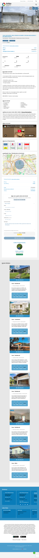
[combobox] (19, 203)
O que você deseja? (7, 201)
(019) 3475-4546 (30, 1)
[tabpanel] (19, 19)
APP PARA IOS (6, 512)
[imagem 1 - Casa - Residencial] (20, 272)
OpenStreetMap (34, 174)
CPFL (19, 514)
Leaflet (30, 174)
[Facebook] (21, 505)
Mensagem (6, 221)
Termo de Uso (23, 539)
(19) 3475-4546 (7, 498)
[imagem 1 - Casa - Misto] (20, 452)
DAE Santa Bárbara (36, 512)
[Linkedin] (27, 505)
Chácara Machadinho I (12, 38)
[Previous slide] (2, 19)
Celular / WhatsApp (7, 209)
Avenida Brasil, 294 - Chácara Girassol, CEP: (8, 495)
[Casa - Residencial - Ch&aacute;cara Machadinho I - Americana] (9, 4)
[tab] (30, 8)
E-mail (5, 213)
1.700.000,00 (33, 49)
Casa (3, 38)
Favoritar (6, 40)
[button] (36, 1)
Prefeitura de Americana (22, 511)
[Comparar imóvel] (28, 268)
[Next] (28, 272)
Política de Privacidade (16, 539)
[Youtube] (25, 505)
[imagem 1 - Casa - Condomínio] (20, 308)
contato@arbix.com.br (23, 499)
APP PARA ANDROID (7, 511)
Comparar (13, 40)
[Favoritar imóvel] (28, 266)
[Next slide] (37, 19)
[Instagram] (23, 505)
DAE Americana (20, 512)
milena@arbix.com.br (8, 499)
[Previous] (11, 272)
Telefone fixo (7, 217)
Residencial (6, 38)
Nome (5, 205)
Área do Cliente (22, 1)
